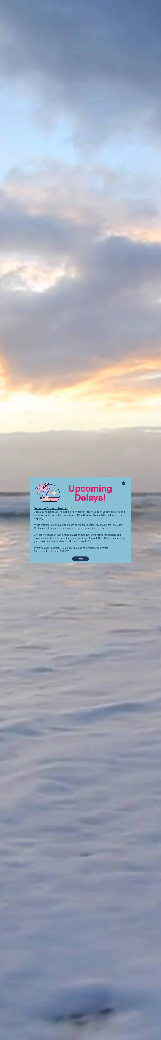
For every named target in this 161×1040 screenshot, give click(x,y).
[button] (123, 483)
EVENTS (64, 551)
